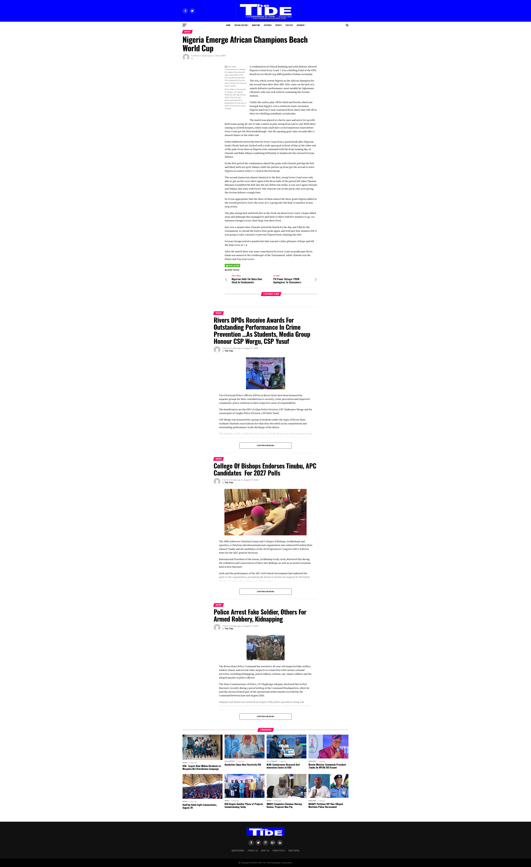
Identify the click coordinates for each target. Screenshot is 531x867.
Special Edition (241, 25)
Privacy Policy (279, 850)
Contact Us (253, 850)
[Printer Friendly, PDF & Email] (232, 265)
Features (267, 25)
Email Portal (293, 850)
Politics (289, 25)
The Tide (229, 351)
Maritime (256, 25)
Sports (278, 25)
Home (228, 25)
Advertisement (238, 850)
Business (300, 25)
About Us (265, 850)
